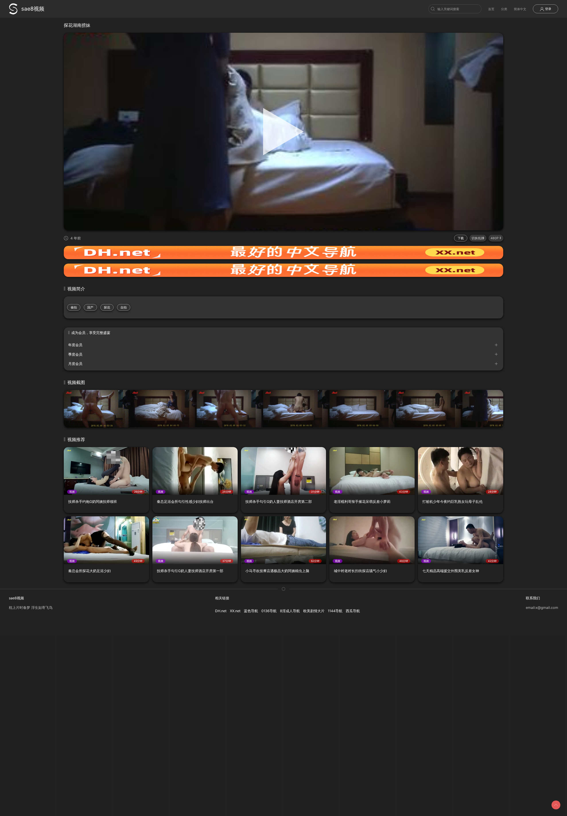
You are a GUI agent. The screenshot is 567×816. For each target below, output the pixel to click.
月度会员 (75, 363)
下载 (461, 238)
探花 (107, 307)
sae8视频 (32, 9)
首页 (491, 9)
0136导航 (269, 611)
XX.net (235, 611)
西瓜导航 (353, 611)
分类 (504, 9)
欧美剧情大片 (313, 611)
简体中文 (520, 9)
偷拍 (74, 307)
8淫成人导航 (290, 611)
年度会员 (75, 345)
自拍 (123, 307)
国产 (90, 307)
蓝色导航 (251, 611)
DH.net (221, 611)
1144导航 (335, 611)
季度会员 (75, 354)
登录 (547, 9)
